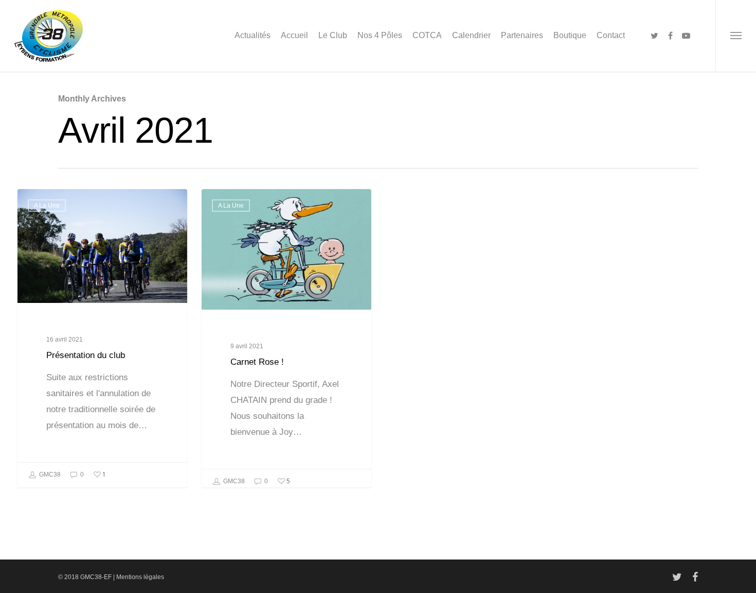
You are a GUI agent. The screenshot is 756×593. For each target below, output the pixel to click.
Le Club (332, 35)
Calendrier (471, 35)
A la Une (47, 205)
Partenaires (522, 35)
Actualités (253, 35)
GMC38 (49, 474)
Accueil (294, 35)
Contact (611, 35)
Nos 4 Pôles (379, 35)
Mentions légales (140, 577)
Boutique (569, 35)
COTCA (427, 35)
